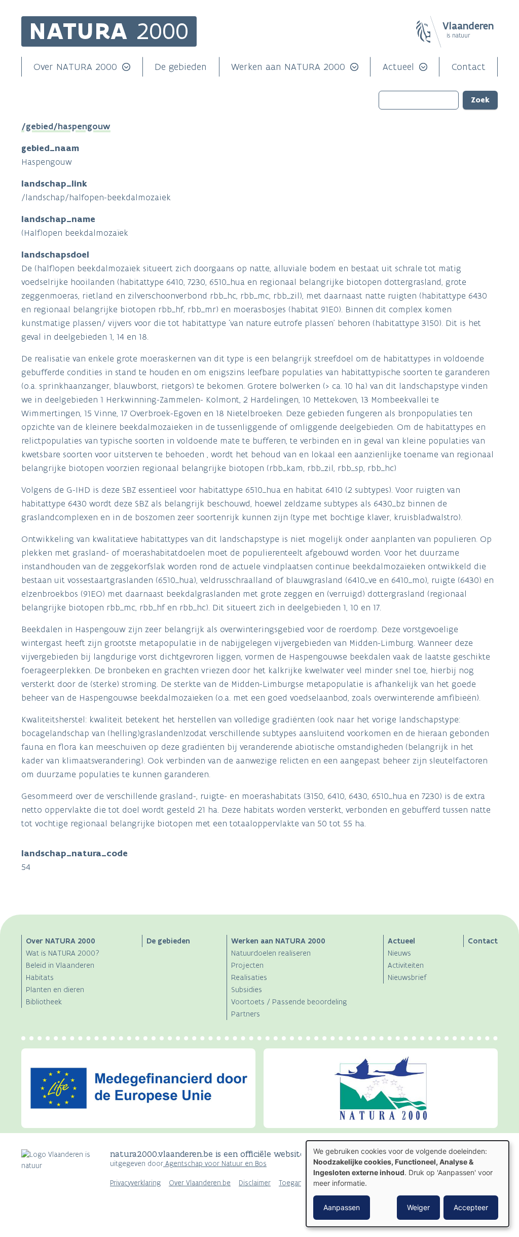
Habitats (40, 977)
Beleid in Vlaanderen (60, 965)
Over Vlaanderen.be (200, 1183)
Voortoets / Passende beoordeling (289, 1001)
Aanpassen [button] (341, 1207)
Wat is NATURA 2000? (62, 953)
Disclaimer (255, 1183)
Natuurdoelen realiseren (271, 953)
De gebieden (181, 66)
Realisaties (249, 977)
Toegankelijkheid (305, 1183)
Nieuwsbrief (407, 977)
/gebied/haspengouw (65, 126)
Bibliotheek (44, 1001)
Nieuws (399, 953)
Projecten (247, 965)
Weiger (418, 1207)
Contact (469, 66)
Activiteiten (406, 965)
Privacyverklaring (135, 1183)
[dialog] (407, 1184)
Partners (245, 1013)
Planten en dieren (55, 989)
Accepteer (471, 1207)
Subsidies (246, 989)
